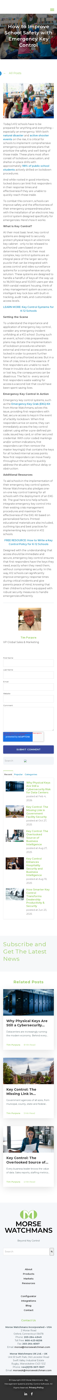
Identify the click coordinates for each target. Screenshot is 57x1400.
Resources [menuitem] (28, 1283)
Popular (18, 774)
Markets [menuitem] (28, 1278)
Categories (31, 774)
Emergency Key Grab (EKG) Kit (30, 403)
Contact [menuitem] (28, 1310)
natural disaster (13, 135)
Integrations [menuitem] (28, 1300)
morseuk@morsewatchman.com (32, 1370)
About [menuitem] (28, 1269)
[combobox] (26, 1251)
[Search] (52, 1252)
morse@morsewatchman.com (32, 1347)
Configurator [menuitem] (28, 1296)
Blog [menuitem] (28, 1305)
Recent (8, 774)
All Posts (15, 73)
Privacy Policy (36, 1387)
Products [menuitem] (28, 1273)
